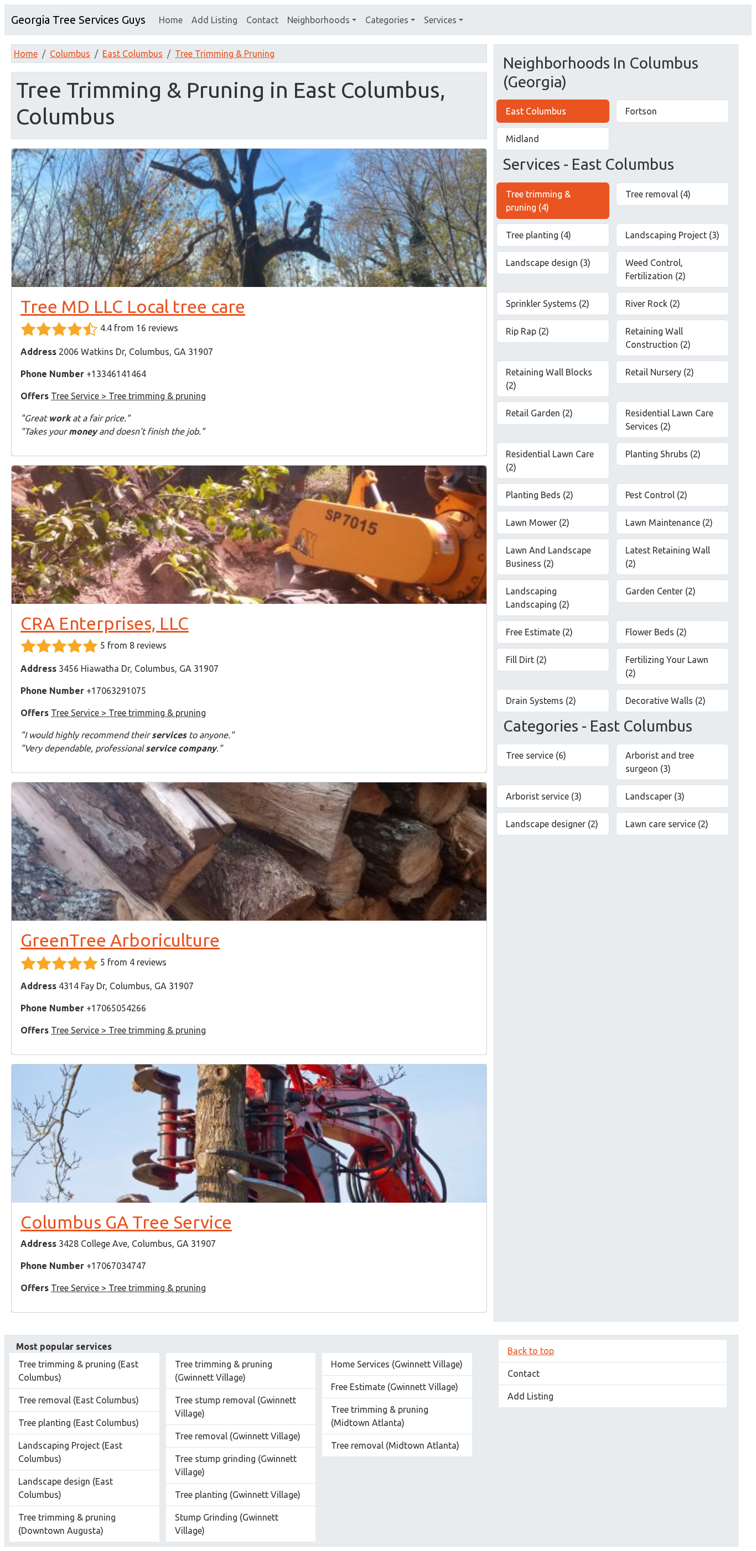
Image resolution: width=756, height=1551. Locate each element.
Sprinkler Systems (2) (547, 304)
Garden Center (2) (660, 591)
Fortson (641, 111)
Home (171, 20)
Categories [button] (386, 20)
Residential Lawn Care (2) (550, 460)
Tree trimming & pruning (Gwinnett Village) (223, 1370)
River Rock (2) (652, 304)
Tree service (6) (536, 755)
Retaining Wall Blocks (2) (549, 378)
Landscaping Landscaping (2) (537, 597)
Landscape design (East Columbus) (65, 1488)
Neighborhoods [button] (318, 20)
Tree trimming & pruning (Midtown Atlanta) (379, 1416)
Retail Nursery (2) (659, 372)
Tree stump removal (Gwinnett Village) (235, 1406)
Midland (522, 139)
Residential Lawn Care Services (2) (669, 419)
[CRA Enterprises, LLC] (249, 535)
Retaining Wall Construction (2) (658, 337)
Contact (262, 20)
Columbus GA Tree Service (126, 1222)
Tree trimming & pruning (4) (538, 200)
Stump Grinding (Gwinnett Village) (226, 1524)
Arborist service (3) (544, 796)
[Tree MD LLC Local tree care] (249, 218)
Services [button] (440, 20)
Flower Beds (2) (656, 632)
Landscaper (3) (655, 796)
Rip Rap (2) (527, 331)
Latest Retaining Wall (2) (667, 556)
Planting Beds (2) (539, 495)
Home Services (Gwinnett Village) (397, 1364)
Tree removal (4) (658, 194)
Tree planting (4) (538, 235)
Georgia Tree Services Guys (78, 19)
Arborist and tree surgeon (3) (659, 762)
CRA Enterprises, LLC (104, 623)
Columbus (70, 54)
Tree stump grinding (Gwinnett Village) (236, 1465)
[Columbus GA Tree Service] (249, 1133)
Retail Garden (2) (539, 413)
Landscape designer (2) (552, 824)
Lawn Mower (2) (537, 523)
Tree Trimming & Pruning (225, 54)
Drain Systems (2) (541, 701)
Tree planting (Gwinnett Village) (238, 1495)
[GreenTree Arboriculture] (249, 851)
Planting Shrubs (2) (663, 454)
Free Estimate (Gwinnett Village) (394, 1387)
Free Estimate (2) (539, 632)
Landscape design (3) (548, 263)
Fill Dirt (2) (526, 660)
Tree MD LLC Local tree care (132, 306)
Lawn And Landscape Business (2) (548, 556)
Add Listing (214, 20)
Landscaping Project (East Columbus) (70, 1452)
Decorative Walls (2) (665, 701)
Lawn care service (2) (666, 824)
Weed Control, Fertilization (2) (655, 269)
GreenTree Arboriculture (120, 940)
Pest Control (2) (656, 495)
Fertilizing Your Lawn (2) (666, 666)
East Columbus (132, 54)
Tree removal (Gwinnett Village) (238, 1436)
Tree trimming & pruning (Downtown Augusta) (67, 1524)
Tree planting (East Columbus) (78, 1423)
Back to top (531, 1351)
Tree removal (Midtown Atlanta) (395, 1445)
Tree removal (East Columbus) (78, 1400)
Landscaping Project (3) (672, 235)
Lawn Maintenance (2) (669, 523)
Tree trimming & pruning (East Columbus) (78, 1370)
